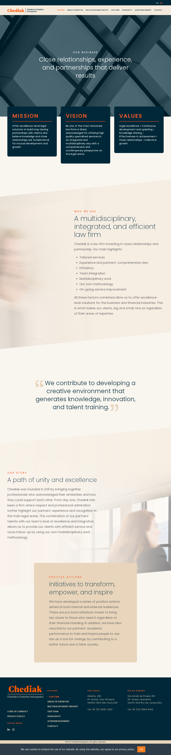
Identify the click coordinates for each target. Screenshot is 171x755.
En (161, 3)
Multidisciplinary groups (62, 706)
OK (141, 749)
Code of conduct (17, 711)
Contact (52, 726)
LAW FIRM (60, 10)
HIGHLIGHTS (127, 10)
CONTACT (158, 10)
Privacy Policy (16, 716)
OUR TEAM (115, 10)
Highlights (54, 716)
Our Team (52, 711)
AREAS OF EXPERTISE (75, 10)
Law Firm (54, 696)
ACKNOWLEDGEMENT (143, 10)
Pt (157, 3)
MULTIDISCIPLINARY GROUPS (97, 10)
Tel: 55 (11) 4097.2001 (100, 709)
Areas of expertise (58, 701)
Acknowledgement (58, 721)
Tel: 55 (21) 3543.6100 (140, 709)
